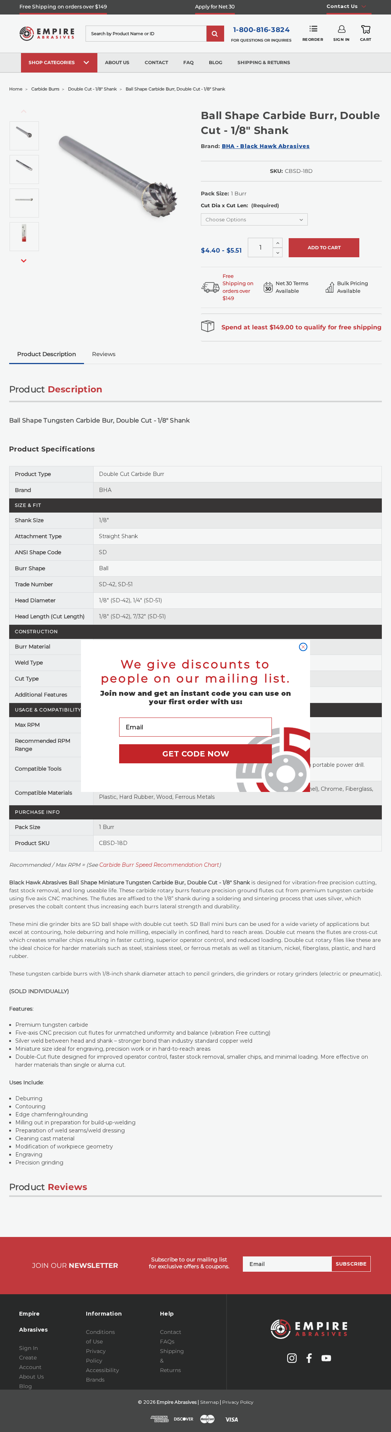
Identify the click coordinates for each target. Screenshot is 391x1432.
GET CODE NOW (195, 753)
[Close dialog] (303, 647)
